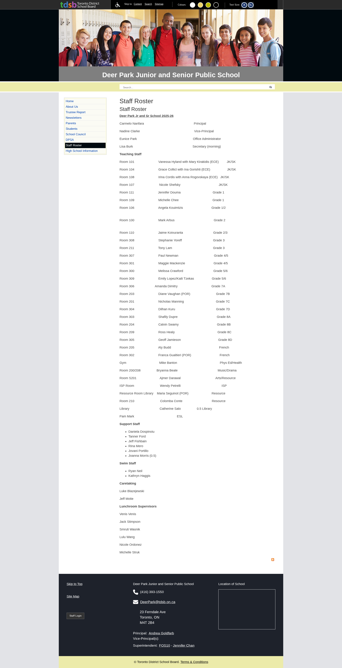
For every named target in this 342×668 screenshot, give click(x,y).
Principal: (140, 633)
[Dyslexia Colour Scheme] (208, 5)
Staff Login (75, 615)
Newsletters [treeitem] (74, 117)
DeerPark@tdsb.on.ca (157, 602)
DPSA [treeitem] (70, 140)
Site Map (73, 596)
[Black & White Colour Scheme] (216, 5)
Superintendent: (145, 645)
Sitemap (159, 4)
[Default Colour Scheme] (192, 5)
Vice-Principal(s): (146, 638)
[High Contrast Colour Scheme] (200, 5)
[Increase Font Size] (252, 5)
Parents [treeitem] (71, 123)
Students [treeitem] (71, 128)
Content (138, 4)
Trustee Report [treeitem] (76, 112)
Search (148, 4)
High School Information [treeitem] (82, 151)
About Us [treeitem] (72, 106)
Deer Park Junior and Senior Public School (171, 75)
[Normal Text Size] (245, 5)
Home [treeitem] (70, 101)
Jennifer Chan (184, 645)
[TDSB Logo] (83, 4)
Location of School (231, 584)
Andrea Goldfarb (161, 633)
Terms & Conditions (194, 662)
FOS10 (164, 645)
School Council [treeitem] (76, 134)
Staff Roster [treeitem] (74, 145)
